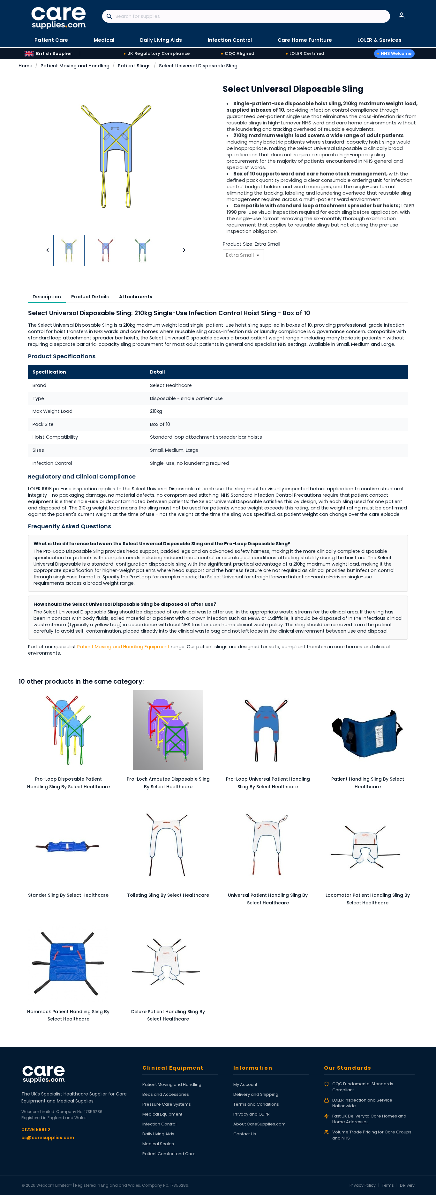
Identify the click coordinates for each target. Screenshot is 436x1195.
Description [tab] (47, 296)
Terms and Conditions (256, 1104)
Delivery (407, 1185)
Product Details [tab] (90, 296)
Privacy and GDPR (251, 1114)
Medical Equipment (162, 1114)
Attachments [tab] (135, 296)
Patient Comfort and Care (169, 1154)
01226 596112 (35, 1129)
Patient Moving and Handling (171, 1084)
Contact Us (244, 1134)
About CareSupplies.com (259, 1124)
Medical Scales (158, 1144)
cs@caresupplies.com (47, 1137)
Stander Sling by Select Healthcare (68, 895)
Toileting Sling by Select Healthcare (168, 895)
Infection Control (159, 1124)
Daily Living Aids (158, 1134)
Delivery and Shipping (255, 1094)
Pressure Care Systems (166, 1104)
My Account (245, 1084)
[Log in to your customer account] (401, 15)
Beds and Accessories (165, 1094)
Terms (388, 1185)
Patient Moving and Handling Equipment (123, 646)
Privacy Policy (363, 1185)
